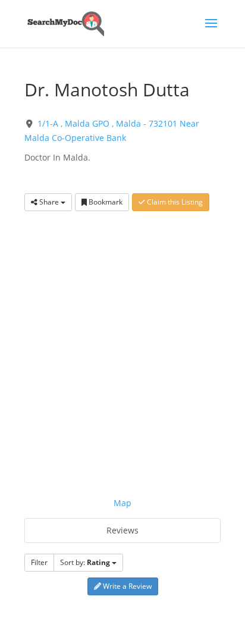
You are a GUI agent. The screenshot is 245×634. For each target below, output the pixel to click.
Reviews (122, 530)
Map (122, 503)
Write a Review (126, 586)
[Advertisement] (122, 345)
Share (49, 202)
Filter (39, 562)
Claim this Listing (174, 202)
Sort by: (85, 562)
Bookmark (104, 202)
